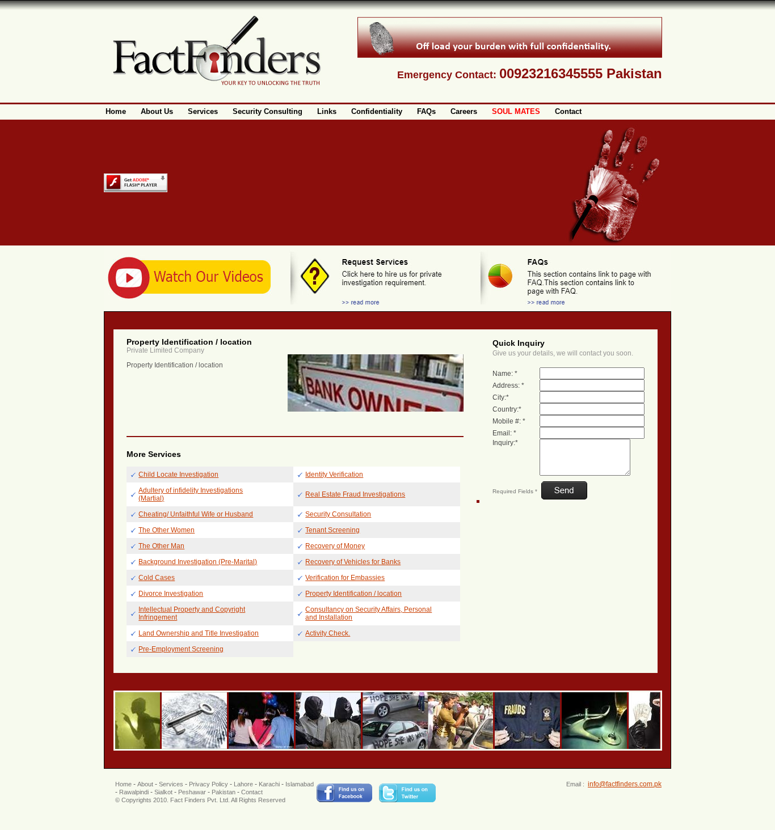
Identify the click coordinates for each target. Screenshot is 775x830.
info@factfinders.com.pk (625, 784)
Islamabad (299, 784)
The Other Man (161, 546)
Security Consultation (338, 514)
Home (123, 784)
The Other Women (166, 530)
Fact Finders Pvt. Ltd (199, 800)
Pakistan (223, 792)
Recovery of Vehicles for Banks (353, 562)
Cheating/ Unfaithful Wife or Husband (195, 514)
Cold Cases (156, 578)
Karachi (269, 784)
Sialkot (163, 792)
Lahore (243, 784)
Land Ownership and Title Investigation (198, 633)
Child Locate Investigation (178, 474)
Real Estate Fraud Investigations (355, 494)
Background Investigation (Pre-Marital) (197, 562)
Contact (252, 792)
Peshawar (192, 792)
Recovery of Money (335, 546)
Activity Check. (327, 633)
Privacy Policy (208, 784)
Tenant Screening (332, 530)
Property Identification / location (353, 594)
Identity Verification (334, 474)
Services (171, 784)
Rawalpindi (134, 792)
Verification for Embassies (345, 578)
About (145, 784)
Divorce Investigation (170, 594)
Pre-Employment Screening (181, 649)
